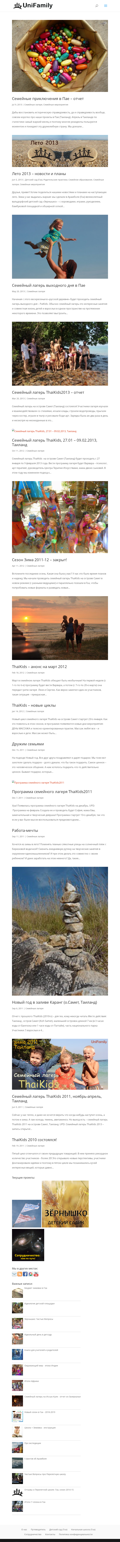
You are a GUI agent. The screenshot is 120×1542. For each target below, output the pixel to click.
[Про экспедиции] (17, 1448)
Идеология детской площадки (39, 1303)
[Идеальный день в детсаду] (17, 1339)
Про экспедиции (32, 1443)
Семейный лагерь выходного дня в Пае (48, 285)
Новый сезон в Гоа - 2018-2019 (39, 1412)
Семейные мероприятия (55, 104)
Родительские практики (55, 179)
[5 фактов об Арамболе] (17, 1464)
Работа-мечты (25, 830)
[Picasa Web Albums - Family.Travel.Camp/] (30, 1275)
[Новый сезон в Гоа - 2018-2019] (17, 1417)
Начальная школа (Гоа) (83, 1529)
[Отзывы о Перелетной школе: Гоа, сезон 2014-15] (17, 1493)
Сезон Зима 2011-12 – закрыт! (39, 559)
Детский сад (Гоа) (33, 179)
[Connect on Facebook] (25, 1275)
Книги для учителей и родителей (41, 1350)
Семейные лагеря (33, 104)
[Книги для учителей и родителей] (17, 1355)
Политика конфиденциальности (75, 1534)
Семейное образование (80, 179)
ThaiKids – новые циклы (34, 705)
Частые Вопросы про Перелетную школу (45, 1474)
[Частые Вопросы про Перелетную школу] (17, 1479)
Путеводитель (38, 1529)
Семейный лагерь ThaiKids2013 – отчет (48, 392)
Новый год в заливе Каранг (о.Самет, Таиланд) (54, 1002)
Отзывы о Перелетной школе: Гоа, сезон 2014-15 (49, 1489)
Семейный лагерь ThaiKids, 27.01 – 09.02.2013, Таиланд (54, 442)
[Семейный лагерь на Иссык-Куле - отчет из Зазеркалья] (17, 1401)
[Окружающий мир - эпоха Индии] (17, 1370)
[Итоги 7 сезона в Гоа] (17, 1507)
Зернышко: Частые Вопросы (38, 1319)
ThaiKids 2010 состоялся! (34, 1139)
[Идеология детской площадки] (17, 1308)
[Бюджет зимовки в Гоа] (17, 1293)
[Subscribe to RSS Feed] (19, 1275)
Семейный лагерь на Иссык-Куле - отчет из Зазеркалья (52, 1396)
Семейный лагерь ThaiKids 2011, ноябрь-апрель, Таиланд (57, 1098)
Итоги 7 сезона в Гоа (34, 1502)
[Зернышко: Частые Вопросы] (17, 1324)
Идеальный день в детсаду (38, 1334)
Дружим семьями (28, 743)
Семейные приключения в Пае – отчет (48, 98)
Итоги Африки (31, 1381)
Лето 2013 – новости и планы (39, 173)
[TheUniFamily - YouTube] (36, 1275)
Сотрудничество (32, 1534)
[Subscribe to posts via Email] (14, 1275)
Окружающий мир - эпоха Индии (41, 1365)
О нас (24, 1529)
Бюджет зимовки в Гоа (35, 1288)
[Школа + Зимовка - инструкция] (17, 1433)
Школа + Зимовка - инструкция (40, 1427)
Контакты (50, 1534)
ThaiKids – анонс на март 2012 (39, 666)
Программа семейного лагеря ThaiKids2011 (52, 791)
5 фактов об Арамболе (35, 1458)
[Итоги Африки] (17, 1386)
